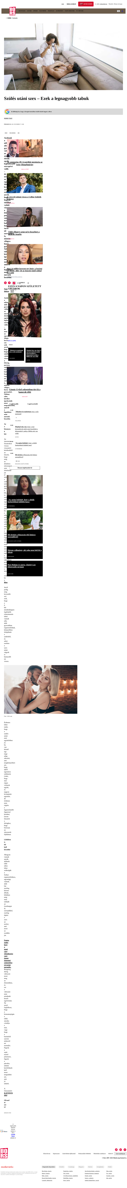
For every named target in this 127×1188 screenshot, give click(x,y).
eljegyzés (10, 573)
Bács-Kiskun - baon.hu (46, 1171)
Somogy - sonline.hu (89, 1178)
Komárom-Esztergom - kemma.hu (92, 1173)
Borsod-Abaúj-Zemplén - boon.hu (49, 1178)
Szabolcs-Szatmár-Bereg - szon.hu (92, 1180)
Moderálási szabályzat (100, 1153)
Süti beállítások (120, 1154)
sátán (28, 360)
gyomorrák (18, 448)
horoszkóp (11, 556)
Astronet (59, 11)
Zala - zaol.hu (109, 1178)
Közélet (62, 1167)
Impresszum (56, 1153)
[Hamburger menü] (5, 11)
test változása (12, 132)
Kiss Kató (25, 396)
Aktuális (21, 11)
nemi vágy (8, 118)
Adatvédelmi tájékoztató (69, 1153)
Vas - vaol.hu (109, 1173)
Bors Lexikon (71, 4)
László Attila (11, 203)
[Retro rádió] (82, 4)
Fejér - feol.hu (66, 1173)
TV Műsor (79, 11)
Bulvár (90, 1167)
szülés (6, 132)
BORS (9, 18)
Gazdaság (71, 1167)
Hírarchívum (46, 1153)
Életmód (42, 11)
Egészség (14, 18)
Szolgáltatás (100, 1167)
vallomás (12, 358)
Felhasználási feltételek (84, 1153)
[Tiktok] (116, 1149)
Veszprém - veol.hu (110, 1175)
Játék (63, 4)
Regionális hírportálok (49, 1167)
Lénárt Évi (11, 238)
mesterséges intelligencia (14, 277)
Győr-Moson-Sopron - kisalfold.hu (70, 1175)
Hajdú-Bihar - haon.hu (68, 1178)
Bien (5, 582)
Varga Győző (25, 169)
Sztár (29, 11)
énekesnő (11, 344)
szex (18, 132)
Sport (35, 11)
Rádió (110, 1167)
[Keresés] (118, 11)
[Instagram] (120, 1149)
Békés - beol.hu (45, 1175)
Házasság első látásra (22, 464)
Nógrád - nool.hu (88, 1175)
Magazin (81, 1167)
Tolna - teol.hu (109, 1171)
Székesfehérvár (102, 4)
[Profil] (122, 11)
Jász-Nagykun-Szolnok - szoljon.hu (92, 1171)
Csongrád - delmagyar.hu (47, 1180)
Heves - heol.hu (66, 1180)
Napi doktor (69, 11)
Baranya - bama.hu (46, 1173)
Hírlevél (110, 1153)
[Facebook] (125, 1149)
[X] (5, 283)
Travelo (51, 11)
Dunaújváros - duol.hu (68, 1171)
